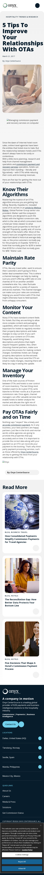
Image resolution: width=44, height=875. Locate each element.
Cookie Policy (27, 850)
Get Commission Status (13, 813)
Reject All (22, 862)
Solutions (6, 807)
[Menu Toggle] (37, 5)
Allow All (21, 868)
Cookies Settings (21, 855)
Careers (6, 796)
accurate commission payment (16, 425)
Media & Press (9, 801)
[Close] (40, 825)
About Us (6, 790)
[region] (22, 848)
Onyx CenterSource (29, 452)
